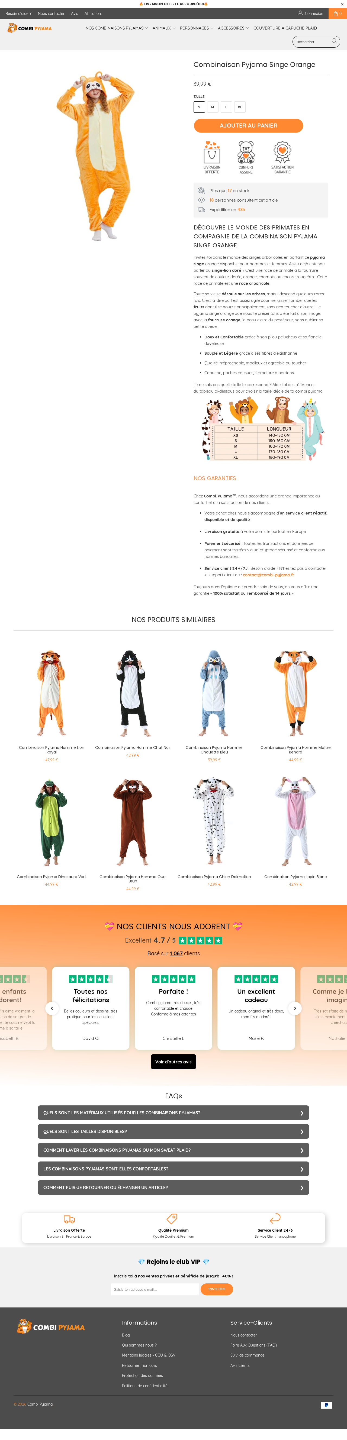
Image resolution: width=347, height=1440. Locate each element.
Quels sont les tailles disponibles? (85, 1131)
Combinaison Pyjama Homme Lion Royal (51, 690)
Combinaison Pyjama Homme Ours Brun (133, 819)
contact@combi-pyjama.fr (268, 574)
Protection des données (142, 1375)
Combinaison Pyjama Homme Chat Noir (133, 690)
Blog (126, 1335)
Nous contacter (51, 13)
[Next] (178, 156)
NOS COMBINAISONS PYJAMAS (115, 28)
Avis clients (240, 1365)
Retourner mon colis (139, 1365)
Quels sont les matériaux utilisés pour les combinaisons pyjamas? (121, 1112)
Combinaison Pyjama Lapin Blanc (295, 819)
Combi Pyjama (40, 1404)
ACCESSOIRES (231, 28)
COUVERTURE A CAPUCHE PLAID (285, 28)
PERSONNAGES (195, 28)
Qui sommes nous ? (139, 1345)
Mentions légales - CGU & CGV (148, 1355)
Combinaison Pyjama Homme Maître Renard (295, 690)
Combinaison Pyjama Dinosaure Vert (51, 819)
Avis (74, 13)
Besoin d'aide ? (18, 13)
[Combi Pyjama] (30, 28)
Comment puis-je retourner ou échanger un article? (105, 1187)
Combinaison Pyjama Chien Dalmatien (214, 819)
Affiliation (93, 13)
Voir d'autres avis (173, 1061)
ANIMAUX (162, 28)
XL (240, 107)
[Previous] (23, 156)
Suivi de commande (247, 1355)
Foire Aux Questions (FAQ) (253, 1345)
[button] (52, 1008)
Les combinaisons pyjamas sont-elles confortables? (105, 1169)
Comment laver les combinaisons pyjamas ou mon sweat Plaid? (117, 1150)
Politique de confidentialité (145, 1385)
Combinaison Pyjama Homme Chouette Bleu (214, 690)
